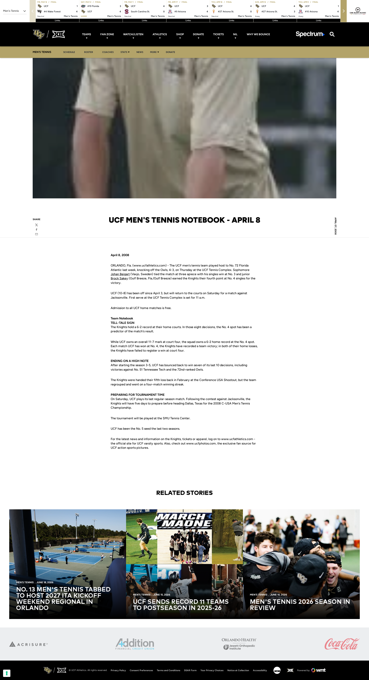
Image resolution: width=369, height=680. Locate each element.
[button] (344, 11)
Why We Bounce (258, 34)
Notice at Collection (238, 670)
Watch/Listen (133, 34)
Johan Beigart (120, 274)
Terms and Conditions (168, 670)
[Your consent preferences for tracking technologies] (6, 673)
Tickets (218, 34)
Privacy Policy (118, 670)
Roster (88, 52)
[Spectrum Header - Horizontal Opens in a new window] (310, 34)
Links (57, 20)
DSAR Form (190, 670)
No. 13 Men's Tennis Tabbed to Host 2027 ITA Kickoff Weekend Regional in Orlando (63, 599)
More (153, 52)
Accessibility (260, 670)
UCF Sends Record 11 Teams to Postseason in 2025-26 (181, 605)
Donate (198, 34)
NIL (235, 34)
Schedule (69, 52)
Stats (124, 52)
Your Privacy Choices (212, 670)
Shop (180, 34)
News (139, 52)
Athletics (160, 34)
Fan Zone (107, 34)
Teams (86, 34)
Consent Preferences (141, 670)
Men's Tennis (25, 582)
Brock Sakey (119, 278)
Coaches (108, 52)
